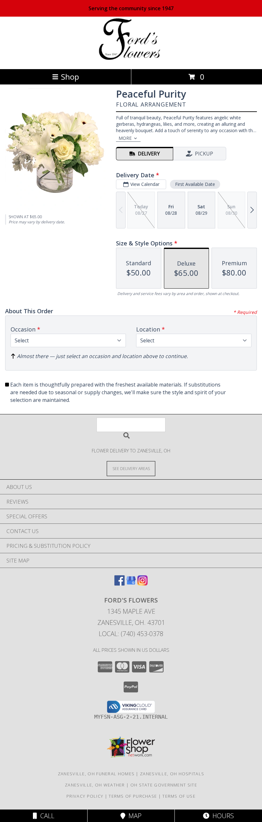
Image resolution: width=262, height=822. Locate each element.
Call (45, 815)
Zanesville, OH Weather (95, 785)
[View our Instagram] (142, 583)
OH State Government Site (163, 785)
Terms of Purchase (133, 796)
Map (133, 815)
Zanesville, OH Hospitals (172, 774)
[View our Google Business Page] (131, 583)
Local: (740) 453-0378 (131, 633)
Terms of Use (179, 796)
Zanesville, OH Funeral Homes (96, 774)
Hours (221, 815)
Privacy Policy (84, 796)
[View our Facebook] (119, 583)
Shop (70, 76)
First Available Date (195, 184)
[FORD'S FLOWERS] (131, 60)
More (125, 138)
